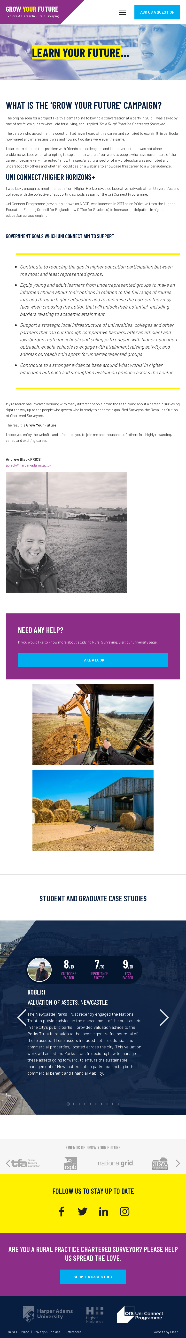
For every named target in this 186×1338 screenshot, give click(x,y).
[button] (14, 1017)
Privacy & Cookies (47, 1332)
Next (178, 1163)
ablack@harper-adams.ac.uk (29, 465)
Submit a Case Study (93, 1276)
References (73, 1332)
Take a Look (93, 660)
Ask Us (157, 12)
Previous (8, 1163)
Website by (166, 1332)
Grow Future (32, 11)
